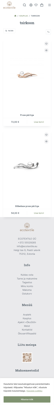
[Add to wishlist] (46, 43)
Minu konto (27, 286)
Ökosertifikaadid (27, 333)
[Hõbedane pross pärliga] (27, 165)
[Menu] (49, 5)
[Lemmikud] (36, 5)
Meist (27, 325)
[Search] (24, 5)
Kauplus (27, 318)
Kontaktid (27, 329)
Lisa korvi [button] (39, 122)
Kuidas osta (27, 274)
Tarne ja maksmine (27, 278)
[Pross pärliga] (27, 74)
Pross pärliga (27, 115)
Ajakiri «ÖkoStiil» (27, 322)
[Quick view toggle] (46, 50)
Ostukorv (27, 293)
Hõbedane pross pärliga (27, 206)
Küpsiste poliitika (34, 391)
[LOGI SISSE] (31, 5)
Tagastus (27, 282)
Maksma (27, 289)
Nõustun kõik (27, 399)
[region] (27, 391)
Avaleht (27, 314)
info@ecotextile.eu (27, 246)
